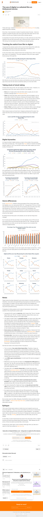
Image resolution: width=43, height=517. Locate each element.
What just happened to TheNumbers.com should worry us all (16, 473)
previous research (15, 370)
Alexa (25, 143)
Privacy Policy (29, 495)
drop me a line (20, 426)
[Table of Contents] (1, 258)
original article (8, 203)
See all (4, 498)
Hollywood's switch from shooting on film (25, 27)
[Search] (28, 2)
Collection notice (27, 512)
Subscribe (34, 2)
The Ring (14, 414)
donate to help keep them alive (18, 400)
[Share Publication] (30, 2)
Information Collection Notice (21, 495)
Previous (6, 449)
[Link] (1, 44)
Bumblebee (7, 341)
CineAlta (33, 323)
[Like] (3, 15)
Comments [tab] (5, 456)
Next (37, 449)
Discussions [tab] (10, 469)
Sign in (39, 2)
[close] (31, 475)
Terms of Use (27, 494)
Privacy (21, 512)
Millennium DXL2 (31, 331)
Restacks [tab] (9, 456)
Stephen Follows (8, 11)
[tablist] (6, 457)
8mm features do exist (21, 93)
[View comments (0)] (6, 15)
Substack (17, 515)
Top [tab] (3, 469)
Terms (24, 512)
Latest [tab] (6, 469)
